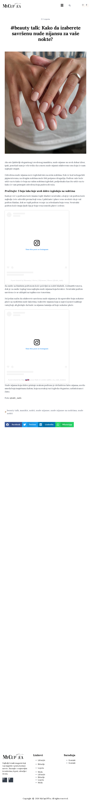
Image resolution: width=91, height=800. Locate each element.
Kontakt (72, 760)
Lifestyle (41, 760)
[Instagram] (83, 5)
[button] (62, 5)
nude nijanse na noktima (64, 410)
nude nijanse (43, 410)
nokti (32, 410)
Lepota (46, 19)
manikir (24, 410)
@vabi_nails (15, 398)
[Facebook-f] (87, 5)
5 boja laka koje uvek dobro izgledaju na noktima (46, 191)
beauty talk (13, 410)
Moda (40, 772)
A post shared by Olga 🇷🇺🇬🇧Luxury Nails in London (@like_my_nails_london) (37, 380)
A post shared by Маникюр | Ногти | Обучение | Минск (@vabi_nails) (37, 280)
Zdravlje (41, 764)
